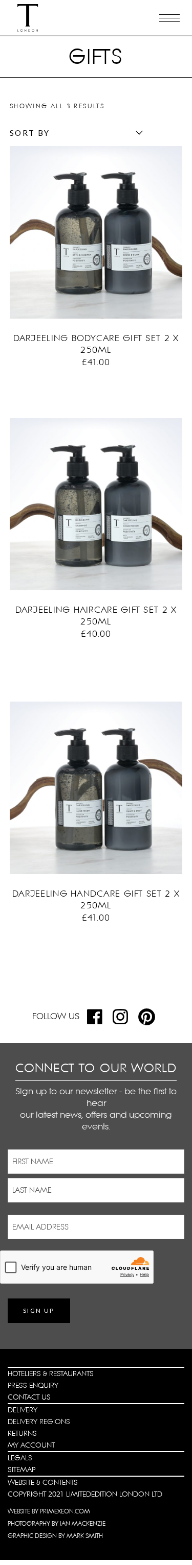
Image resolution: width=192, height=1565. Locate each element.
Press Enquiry (33, 1385)
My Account (31, 1445)
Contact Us (29, 1397)
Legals (20, 1458)
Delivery (22, 1410)
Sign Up (39, 1310)
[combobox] (73, 132)
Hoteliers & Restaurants (51, 1373)
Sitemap (21, 1469)
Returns (22, 1433)
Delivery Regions (39, 1421)
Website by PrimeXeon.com (49, 1511)
